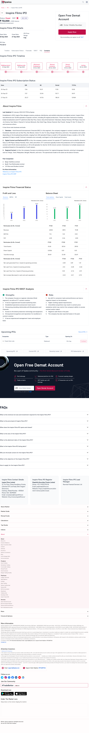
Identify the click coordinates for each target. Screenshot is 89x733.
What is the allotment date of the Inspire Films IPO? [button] (16, 440)
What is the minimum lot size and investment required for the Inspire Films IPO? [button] (25, 415)
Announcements (5, 558)
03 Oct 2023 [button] (36, 66)
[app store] (21, 694)
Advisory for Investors (7, 651)
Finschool (3, 550)
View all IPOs (82, 332)
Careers (3, 546)
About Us (3, 541)
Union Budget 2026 (5, 556)
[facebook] (12, 677)
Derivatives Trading (5, 565)
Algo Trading (4, 583)
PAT (16, 197)
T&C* (82, 37)
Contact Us (3, 642)
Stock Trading (4, 563)
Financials (29, 50)
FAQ (41, 50)
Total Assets (68, 197)
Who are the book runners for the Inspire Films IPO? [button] (16, 452)
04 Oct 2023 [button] (52, 66)
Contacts (47, 50)
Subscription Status (18, 50)
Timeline (6, 50)
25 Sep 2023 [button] (5, 66)
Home (2, 7)
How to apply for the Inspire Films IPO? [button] (12, 465)
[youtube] (19, 677)
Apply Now (72, 32)
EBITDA (11, 197)
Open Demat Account (45, 388)
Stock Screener (4, 570)
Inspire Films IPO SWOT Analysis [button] (18, 289)
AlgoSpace (3, 591)
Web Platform (4, 579)
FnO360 (2, 581)
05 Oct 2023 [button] (67, 66)
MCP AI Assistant (5, 589)
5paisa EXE (3, 587)
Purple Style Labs (9, 341)
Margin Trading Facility (6, 572)
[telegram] (2, 677)
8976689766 (42, 668)
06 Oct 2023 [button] (83, 66)
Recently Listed (54, 351)
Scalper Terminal (5, 577)
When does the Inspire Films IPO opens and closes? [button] (16, 427)
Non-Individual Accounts (7, 607)
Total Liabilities (50, 197)
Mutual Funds (4, 568)
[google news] (23, 677)
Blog (2, 554)
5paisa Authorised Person (7, 605)
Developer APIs (4, 595)
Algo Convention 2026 (6, 544)
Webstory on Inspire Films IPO (12, 172)
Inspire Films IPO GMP (9, 174)
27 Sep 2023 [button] (21, 66)
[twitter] (9, 677)
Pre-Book (83, 341)
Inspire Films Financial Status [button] (17, 187)
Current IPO (32, 351)
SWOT (36, 50)
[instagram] (5, 677)
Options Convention (5, 552)
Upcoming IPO (10, 351)
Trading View (4, 593)
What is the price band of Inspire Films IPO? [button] (14, 421)
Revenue (5, 197)
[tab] (44, 106)
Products (3, 561)
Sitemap (3, 548)
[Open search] (83, 2)
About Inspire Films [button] (12, 106)
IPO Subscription (76, 351)
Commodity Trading (5, 567)
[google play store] (7, 694)
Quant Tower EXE (5, 597)
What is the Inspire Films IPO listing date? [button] (13, 446)
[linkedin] (16, 677)
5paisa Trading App (5, 585)
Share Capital (59, 197)
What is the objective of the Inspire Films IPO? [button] (14, 459)
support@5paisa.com (13, 668)
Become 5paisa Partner (6, 603)
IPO (8, 7)
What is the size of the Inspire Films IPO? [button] (13, 434)
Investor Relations (5, 542)
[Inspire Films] (17, 18)
